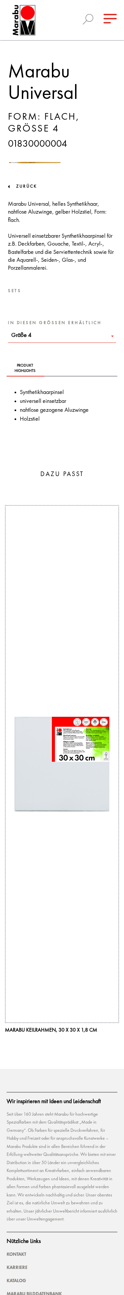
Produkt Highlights (25, 368)
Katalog (16, 1280)
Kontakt (16, 1254)
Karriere (17, 1267)
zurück (26, 186)
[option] (62, 769)
